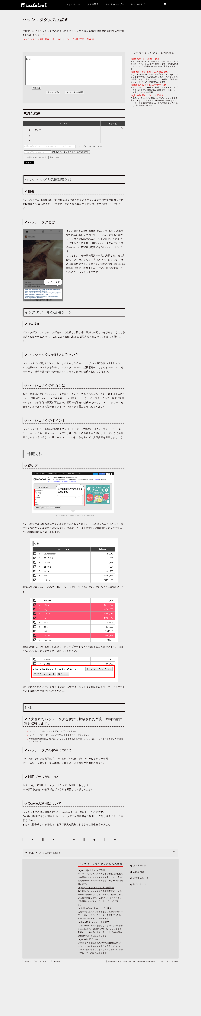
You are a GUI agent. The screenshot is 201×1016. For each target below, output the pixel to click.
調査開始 (36, 88)
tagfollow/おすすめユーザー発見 (148, 84)
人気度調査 (93, 4)
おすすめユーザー (115, 4)
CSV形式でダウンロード (35, 157)
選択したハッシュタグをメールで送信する (70, 152)
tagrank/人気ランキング (90, 939)
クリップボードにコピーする (89, 146)
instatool (36, 5)
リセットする (53, 92)
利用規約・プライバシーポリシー (37, 961)
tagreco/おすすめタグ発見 (145, 58)
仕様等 (90, 39)
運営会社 (57, 961)
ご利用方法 (78, 39)
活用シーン (64, 39)
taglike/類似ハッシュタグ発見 (147, 95)
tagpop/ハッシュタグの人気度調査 (150, 71)
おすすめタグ (73, 4)
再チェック (54, 157)
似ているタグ (138, 4)
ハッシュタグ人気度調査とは (39, 39)
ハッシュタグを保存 (74, 92)
